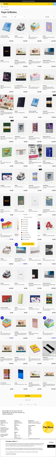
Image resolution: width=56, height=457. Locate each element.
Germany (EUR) (25, 232)
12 (30, 404)
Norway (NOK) (25, 221)
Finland (29, 429)
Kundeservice (3, 421)
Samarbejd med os (4, 429)
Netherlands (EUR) (26, 234)
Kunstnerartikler (17, 421)
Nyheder (16, 428)
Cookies (2, 436)
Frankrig (30, 430)
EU (28, 436)
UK (28, 435)
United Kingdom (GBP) (27, 237)
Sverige (29, 426)
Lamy (15, 434)
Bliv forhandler (3, 430)
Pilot (15, 433)
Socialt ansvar (3, 432)
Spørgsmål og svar (4, 422)
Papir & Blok (16, 425)
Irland (29, 431)
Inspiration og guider (4, 428)
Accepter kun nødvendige (11, 453)
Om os (1, 424)
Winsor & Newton (17, 437)
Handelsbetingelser (4, 434)
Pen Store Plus (3, 427)
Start (2, 9)
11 (29, 404)
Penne (15, 424)
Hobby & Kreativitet (18, 423)
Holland (29, 432)
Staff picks (16, 429)
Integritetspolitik (3, 435)
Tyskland (30, 433)
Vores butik (2, 425)
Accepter (51, 446)
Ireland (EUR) (25, 228)
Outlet (15, 427)
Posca (15, 436)
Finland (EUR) (25, 226)
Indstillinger (51, 442)
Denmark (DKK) (25, 224)
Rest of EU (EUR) (26, 239)
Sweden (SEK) (25, 219)
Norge (29, 427)
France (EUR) (25, 230)
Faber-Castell (17, 435)
